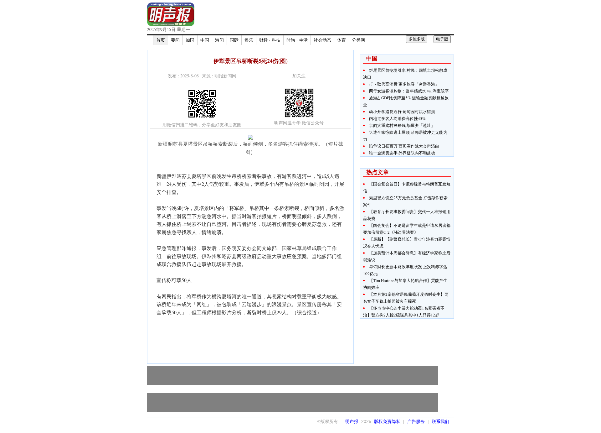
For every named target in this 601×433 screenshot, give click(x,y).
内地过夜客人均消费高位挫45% (397, 118)
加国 (190, 40)
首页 (160, 40)
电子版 (442, 39)
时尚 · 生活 (297, 40)
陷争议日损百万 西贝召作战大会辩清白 (404, 146)
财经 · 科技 (269, 40)
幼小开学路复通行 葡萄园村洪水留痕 (402, 111)
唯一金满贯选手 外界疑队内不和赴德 (402, 153)
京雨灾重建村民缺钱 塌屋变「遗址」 (402, 125)
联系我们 (440, 421)
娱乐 (248, 40)
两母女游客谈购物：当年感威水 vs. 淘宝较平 (409, 91)
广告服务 (416, 421)
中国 (204, 40)
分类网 (358, 40)
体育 (341, 40)
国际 (234, 40)
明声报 (351, 421)
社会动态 (322, 40)
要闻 (175, 40)
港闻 (219, 40)
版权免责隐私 (387, 421)
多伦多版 (416, 39)
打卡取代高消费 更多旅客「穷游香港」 (404, 84)
